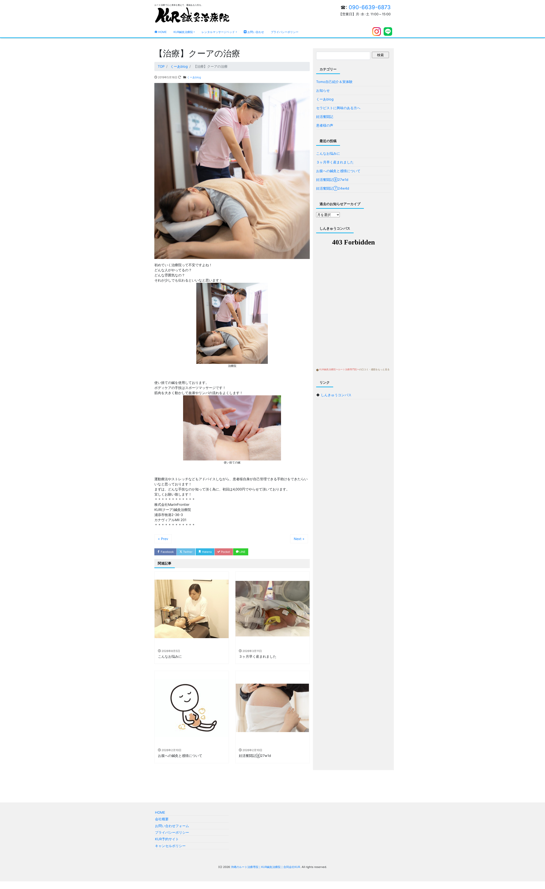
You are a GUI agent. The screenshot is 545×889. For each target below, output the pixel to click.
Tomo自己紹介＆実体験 (334, 82)
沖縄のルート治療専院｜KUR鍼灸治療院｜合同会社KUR (265, 867)
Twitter (187, 551)
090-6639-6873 (370, 7)
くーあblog (194, 77)
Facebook (167, 551)
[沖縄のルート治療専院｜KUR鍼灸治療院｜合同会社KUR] (192, 15)
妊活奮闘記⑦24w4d (332, 188)
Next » (299, 539)
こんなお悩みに (328, 153)
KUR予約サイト (167, 839)
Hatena (206, 551)
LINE (242, 551)
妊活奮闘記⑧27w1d (332, 179)
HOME (162, 32)
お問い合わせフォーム (172, 826)
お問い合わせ (255, 32)
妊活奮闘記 (324, 116)
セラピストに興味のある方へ (338, 108)
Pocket (225, 551)
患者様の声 (324, 125)
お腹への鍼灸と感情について (338, 171)
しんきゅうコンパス (336, 395)
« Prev (163, 539)
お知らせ (323, 90)
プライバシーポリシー (284, 32)
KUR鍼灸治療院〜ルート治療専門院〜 (339, 369)
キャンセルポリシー (170, 846)
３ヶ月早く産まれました (335, 162)
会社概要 (162, 819)
